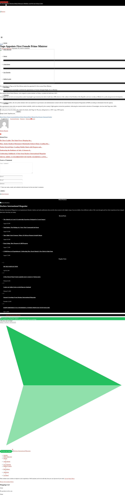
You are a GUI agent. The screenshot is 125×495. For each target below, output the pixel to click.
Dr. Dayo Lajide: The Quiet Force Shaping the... (16, 140)
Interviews (6, 461)
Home (5, 43)
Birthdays (6, 469)
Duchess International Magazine (13, 315)
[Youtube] (4, 5)
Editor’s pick (7, 466)
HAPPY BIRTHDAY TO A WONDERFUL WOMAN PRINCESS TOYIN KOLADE (26, 307)
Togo (37, 117)
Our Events (7, 464)
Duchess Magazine (7, 48)
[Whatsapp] (7, 5)
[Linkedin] (3, 5)
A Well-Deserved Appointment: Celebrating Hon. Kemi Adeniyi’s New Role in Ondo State (28, 251)
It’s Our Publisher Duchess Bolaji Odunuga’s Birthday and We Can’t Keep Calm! (21, 3)
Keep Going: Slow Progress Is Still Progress (15, 243)
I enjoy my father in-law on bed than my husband (17, 287)
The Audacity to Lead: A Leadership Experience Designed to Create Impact (24, 219)
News (5, 458)
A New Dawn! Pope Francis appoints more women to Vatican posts (21, 276)
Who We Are (7, 457)
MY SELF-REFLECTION (10, 266)
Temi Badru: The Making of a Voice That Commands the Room (21, 227)
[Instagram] (1, 5)
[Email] (6, 5)
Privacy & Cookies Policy (7, 481)
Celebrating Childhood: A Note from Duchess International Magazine (23, 153)
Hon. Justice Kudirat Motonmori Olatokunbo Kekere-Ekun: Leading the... (24, 144)
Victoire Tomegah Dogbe (45, 117)
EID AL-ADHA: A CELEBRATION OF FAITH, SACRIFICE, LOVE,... (24, 157)
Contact (6, 475)
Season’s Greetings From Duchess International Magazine (19, 297)
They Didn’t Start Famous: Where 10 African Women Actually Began (22, 235)
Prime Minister (32, 117)
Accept (66, 478)
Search (18, 111)
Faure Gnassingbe (12, 117)
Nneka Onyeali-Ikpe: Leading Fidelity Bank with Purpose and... (21, 147)
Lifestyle (6, 95)
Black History (3, 117)
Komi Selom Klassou (22, 117)
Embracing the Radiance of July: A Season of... (15, 150)
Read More (71, 478)
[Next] (9, 2)
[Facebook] (0, 5)
